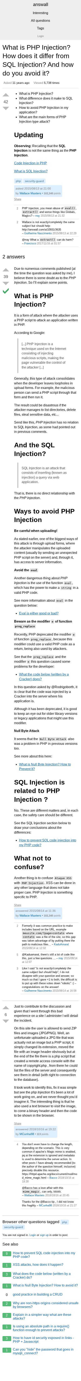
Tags (40, 28)
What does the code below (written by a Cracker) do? (38, 1275)
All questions (40, 20)
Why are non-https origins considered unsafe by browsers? (42, 1305)
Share (17, 199)
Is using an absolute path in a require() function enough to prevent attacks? (37, 1328)
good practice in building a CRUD (34, 1295)
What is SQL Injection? (31, 171)
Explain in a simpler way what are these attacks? (38, 1316)
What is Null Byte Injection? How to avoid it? (42, 1286)
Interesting (40, 13)
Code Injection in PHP (30, 163)
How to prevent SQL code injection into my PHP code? (40, 1255)
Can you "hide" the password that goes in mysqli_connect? (40, 1351)
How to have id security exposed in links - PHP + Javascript (40, 1339)
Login (32, 1235)
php (18, 181)
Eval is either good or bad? (39, 613)
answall (40, 4)
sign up (44, 1235)
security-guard (34, 181)
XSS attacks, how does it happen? (34, 1265)
